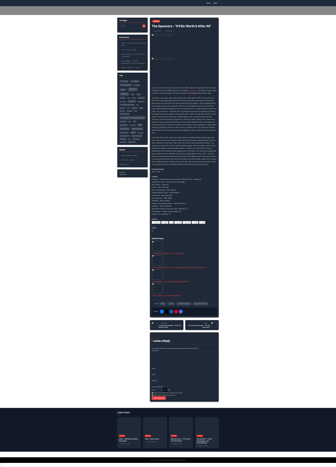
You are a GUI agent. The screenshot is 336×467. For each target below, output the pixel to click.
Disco (137, 105)
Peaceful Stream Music (200, 303)
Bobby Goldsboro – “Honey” (130, 67)
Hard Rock (123, 121)
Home (208, 3)
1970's (133, 89)
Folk (141, 108)
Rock (133, 132)
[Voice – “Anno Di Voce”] (155, 425)
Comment (155, 350)
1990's (132, 94)
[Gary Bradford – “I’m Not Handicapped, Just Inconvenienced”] (207, 425)
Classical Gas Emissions (129, 155)
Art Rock (134, 98)
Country (131, 101)
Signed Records (124, 136)
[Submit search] (144, 26)
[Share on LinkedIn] (171, 311)
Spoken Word (123, 142)
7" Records (124, 81)
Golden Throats (124, 114)
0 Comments (168, 31)
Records (156, 21)
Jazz (130, 121)
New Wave (123, 125)
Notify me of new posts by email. (164, 395)
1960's (122, 90)
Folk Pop (122, 111)
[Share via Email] (181, 311)
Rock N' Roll (140, 132)
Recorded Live (124, 132)
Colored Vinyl (123, 101)
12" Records (125, 85)
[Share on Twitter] (167, 311)
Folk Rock (129, 111)
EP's (128, 108)
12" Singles (137, 85)
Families (134, 108)
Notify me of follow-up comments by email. (167, 393)
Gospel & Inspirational (133, 117)
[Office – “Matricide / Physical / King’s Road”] (129, 425)
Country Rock (141, 101)
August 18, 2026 (177, 443)
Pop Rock (124, 129)
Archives (122, 172)
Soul (129, 139)
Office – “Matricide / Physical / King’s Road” (133, 44)
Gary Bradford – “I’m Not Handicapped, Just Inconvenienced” (133, 62)
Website (154, 380)
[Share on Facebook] (162, 311)
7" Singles (135, 81)
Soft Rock (123, 139)
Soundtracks (136, 139)
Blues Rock (141, 98)
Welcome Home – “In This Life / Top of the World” (133, 55)
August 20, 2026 (125, 443)
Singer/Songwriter (137, 136)
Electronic (122, 108)
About (215, 3)
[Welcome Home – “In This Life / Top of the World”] (181, 425)
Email (153, 374)
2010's (138, 94)
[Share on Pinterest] (176, 311)
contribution (193, 90)
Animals (122, 98)
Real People (137, 129)
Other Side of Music (127, 160)
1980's (124, 94)
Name (154, 368)
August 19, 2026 (151, 441)
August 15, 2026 (202, 445)
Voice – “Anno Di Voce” (128, 50)
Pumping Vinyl (124, 164)
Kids (134, 121)
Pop (140, 125)
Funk (135, 111)
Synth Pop (132, 142)
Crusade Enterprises (127, 105)
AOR (128, 98)
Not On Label (132, 125)
